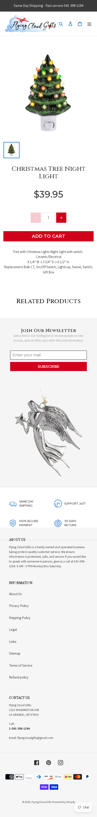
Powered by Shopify (63, 802)
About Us (15, 594)
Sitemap (15, 653)
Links (12, 641)
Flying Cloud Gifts (42, 802)
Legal (13, 629)
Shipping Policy (19, 618)
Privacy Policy (19, 606)
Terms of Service (20, 665)
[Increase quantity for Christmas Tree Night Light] (61, 218)
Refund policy (18, 677)
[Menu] (89, 24)
